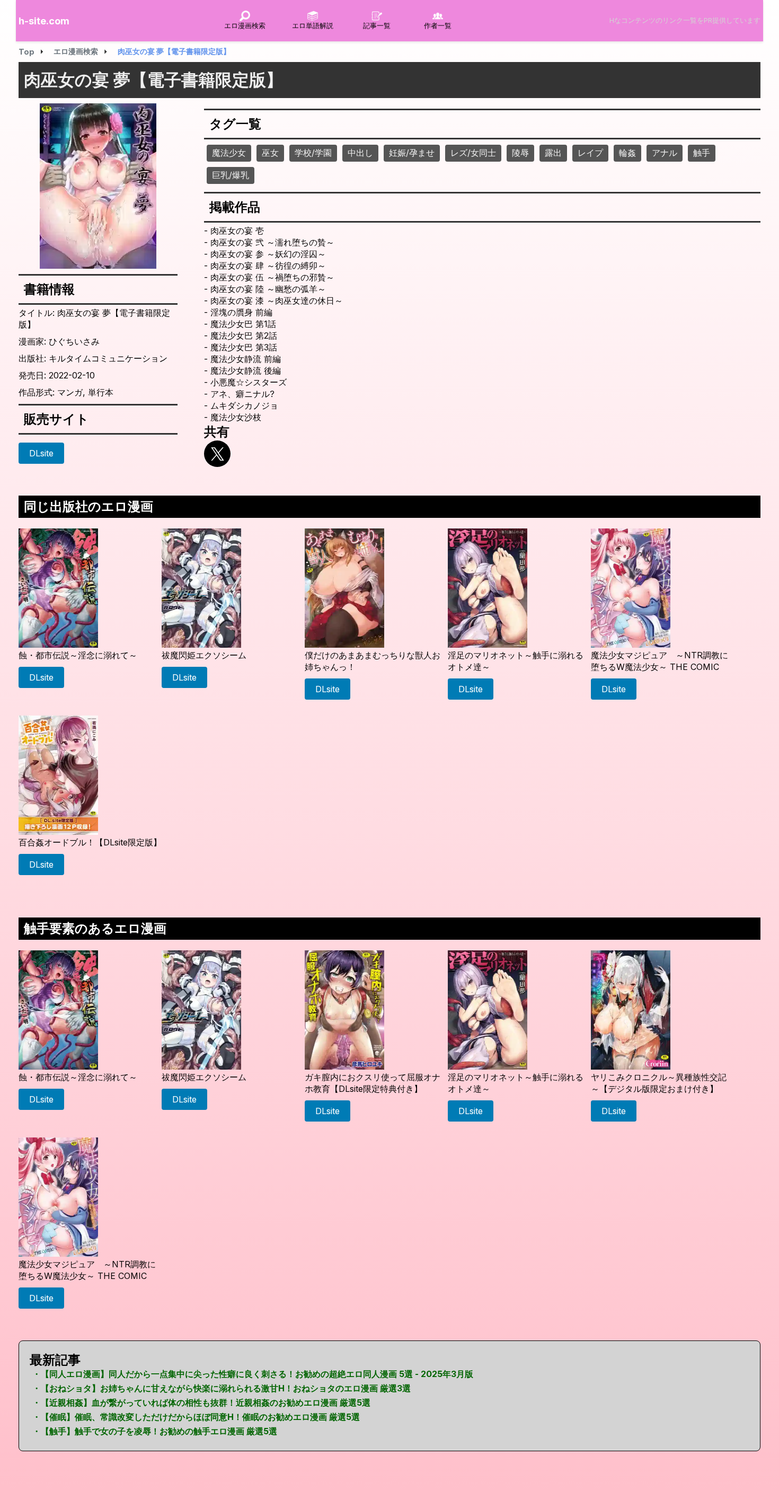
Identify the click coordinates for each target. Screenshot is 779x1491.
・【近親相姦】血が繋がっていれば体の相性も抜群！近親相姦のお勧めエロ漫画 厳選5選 (201, 1402)
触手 (701, 152)
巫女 (270, 152)
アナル (664, 152)
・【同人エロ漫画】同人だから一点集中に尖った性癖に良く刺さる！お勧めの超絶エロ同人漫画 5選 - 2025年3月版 (252, 1374)
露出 (553, 152)
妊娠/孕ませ (412, 152)
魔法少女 (229, 152)
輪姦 (627, 152)
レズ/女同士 (473, 152)
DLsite (41, 453)
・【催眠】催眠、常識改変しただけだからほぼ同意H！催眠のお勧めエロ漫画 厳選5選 (196, 1416)
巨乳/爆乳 (230, 175)
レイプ (590, 152)
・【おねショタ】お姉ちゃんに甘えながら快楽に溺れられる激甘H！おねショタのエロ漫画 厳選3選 (221, 1388)
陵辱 (520, 152)
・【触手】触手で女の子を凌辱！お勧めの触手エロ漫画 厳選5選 (154, 1431)
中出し (360, 152)
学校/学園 (313, 152)
